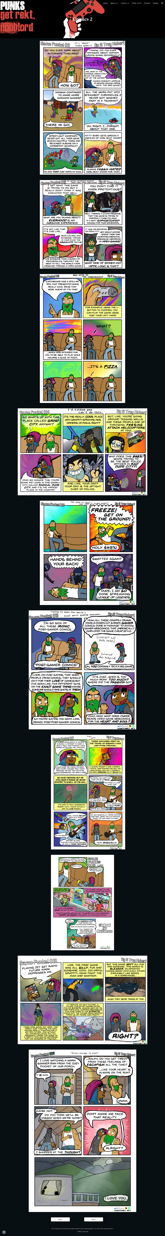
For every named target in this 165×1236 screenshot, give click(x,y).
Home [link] (105, 3)
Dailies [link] (155, 3)
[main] (82, 19)
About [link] (113, 3)
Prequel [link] (147, 3)
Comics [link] (124, 3)
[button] (162, 3)
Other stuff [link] (136, 3)
